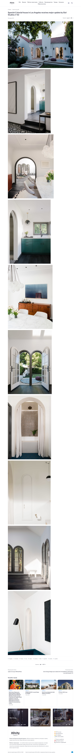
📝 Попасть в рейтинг (59, 739)
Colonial (16, 658)
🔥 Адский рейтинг (58, 733)
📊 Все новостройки (58, 736)
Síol (40, 658)
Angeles (10, 658)
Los (26, 658)
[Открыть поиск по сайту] (72, 3)
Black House (13, 718)
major (30, 658)
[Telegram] (72, 752)
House (22, 658)
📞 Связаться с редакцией (60, 742)
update (56, 658)
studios (50, 658)
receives (36, 658)
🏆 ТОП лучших (57, 731)
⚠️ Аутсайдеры (57, 735)
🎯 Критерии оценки (59, 740)
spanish (45, 658)
